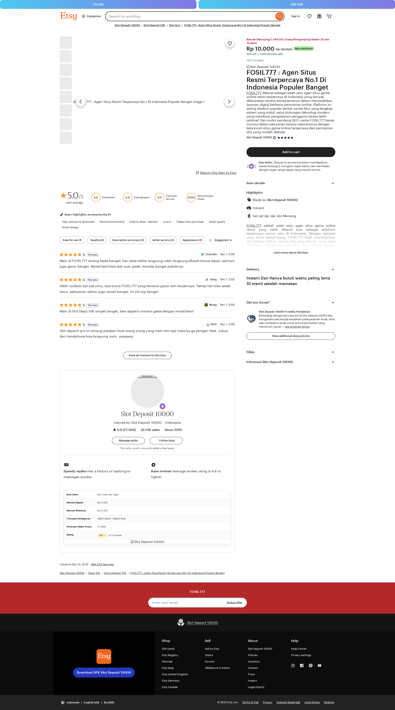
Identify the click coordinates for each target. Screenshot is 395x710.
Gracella (211, 254)
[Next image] (229, 102)
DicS (214, 324)
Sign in (295, 16)
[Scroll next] (210, 240)
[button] (162, 406)
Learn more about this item (291, 252)
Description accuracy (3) (128, 240)
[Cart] (329, 16)
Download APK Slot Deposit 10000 (104, 672)
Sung (213, 279)
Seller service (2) (163, 240)
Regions (329, 702)
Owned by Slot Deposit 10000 (138, 423)
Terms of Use (250, 702)
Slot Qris (174, 25)
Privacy (267, 702)
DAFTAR (297, 4)
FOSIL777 (253, 93)
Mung (213, 304)
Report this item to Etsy (218, 173)
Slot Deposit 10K (154, 25)
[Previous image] (81, 102)
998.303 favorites (102, 564)
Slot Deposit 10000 (127, 25)
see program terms (297, 326)
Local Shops (312, 702)
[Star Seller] (274, 138)
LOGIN (98, 4)
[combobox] (189, 16)
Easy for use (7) (72, 240)
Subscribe (234, 603)
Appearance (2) (192, 240)
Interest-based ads (288, 702)
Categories (94, 16)
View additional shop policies (291, 336)
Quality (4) (97, 240)
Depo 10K (94, 573)
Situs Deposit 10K (115, 573)
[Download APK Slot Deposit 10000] (103, 656)
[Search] (279, 16)
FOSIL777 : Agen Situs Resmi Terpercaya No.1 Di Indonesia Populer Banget (232, 25)
